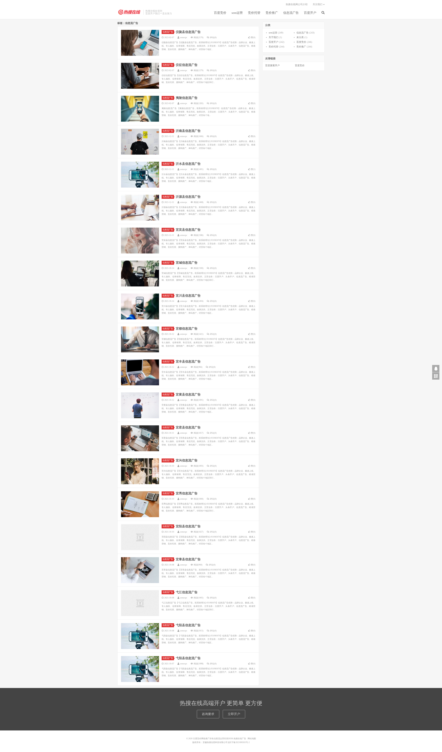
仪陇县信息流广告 (188, 32)
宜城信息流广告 (187, 262)
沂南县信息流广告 (188, 131)
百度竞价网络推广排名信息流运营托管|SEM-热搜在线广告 (129, 12)
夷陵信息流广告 (187, 98)
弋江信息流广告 (187, 592)
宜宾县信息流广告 (188, 229)
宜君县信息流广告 (188, 427)
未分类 (300, 37)
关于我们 (273, 37)
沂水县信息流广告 (188, 163)
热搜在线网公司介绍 (297, 4)
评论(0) (213, 37)
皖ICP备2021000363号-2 (239, 742)
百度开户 (310, 12)
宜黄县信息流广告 (188, 394)
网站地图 (252, 738)
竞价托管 (254, 12)
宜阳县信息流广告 (188, 526)
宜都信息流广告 (187, 328)
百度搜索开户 (272, 65)
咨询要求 (208, 714)
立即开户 (234, 714)
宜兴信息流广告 (187, 460)
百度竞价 (220, 12)
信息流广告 (291, 12)
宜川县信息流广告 (188, 295)
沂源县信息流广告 (188, 196)
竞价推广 (272, 12)
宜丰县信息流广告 (188, 361)
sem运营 (237, 12)
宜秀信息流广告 (187, 493)
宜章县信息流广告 (188, 559)
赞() (253, 37)
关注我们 (317, 4)
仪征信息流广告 (187, 65)
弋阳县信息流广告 (188, 625)
